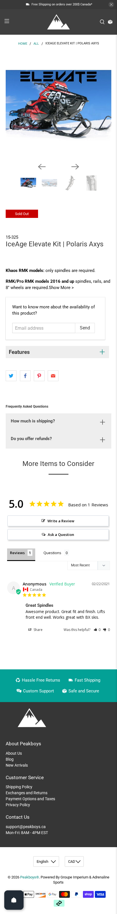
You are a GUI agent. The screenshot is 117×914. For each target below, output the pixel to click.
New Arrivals (17, 765)
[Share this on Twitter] (11, 375)
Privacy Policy (18, 804)
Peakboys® (29, 877)
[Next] (75, 166)
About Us (14, 753)
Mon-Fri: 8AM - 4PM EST (27, 832)
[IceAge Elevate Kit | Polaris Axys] (58, 105)
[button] (97, 629)
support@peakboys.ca (26, 826)
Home (22, 43)
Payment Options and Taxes (30, 799)
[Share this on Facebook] (25, 375)
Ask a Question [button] (61, 534)
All (36, 43)
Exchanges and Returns (26, 793)
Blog (10, 759)
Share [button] (38, 629)
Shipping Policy (19, 787)
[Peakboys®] (58, 22)
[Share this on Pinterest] (39, 375)
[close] (111, 4)
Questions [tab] (52, 552)
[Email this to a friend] (53, 375)
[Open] (14, 900)
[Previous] (41, 166)
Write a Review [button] (60, 520)
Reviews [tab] (17, 552)
